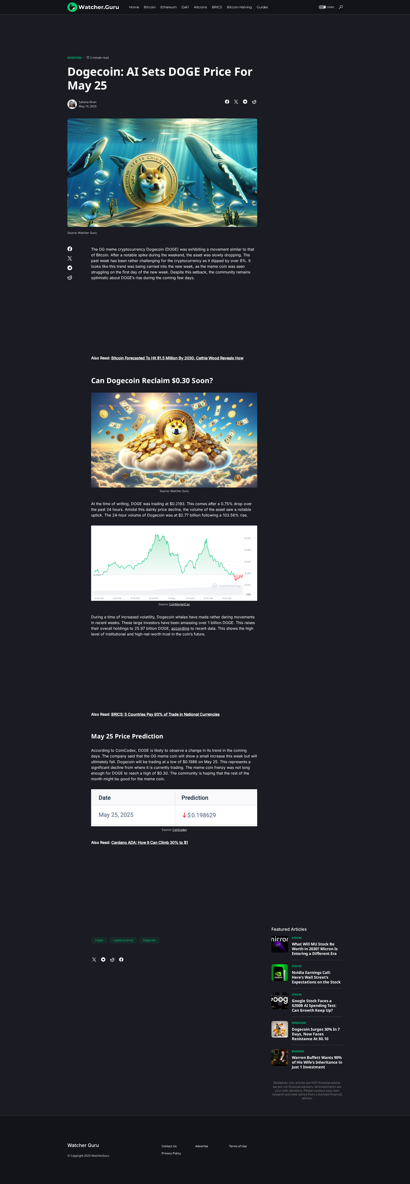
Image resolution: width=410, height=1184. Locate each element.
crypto (99, 940)
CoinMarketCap (179, 604)
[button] (326, 7)
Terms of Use (238, 1146)
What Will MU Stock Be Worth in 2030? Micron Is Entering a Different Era (315, 949)
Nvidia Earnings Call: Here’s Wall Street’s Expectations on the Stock (316, 977)
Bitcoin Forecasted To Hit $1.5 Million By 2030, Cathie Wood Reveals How (177, 358)
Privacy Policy (171, 1153)
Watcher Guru (83, 1145)
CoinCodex (179, 830)
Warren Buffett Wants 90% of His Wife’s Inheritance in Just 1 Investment (317, 1062)
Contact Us (169, 1146)
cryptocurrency (123, 940)
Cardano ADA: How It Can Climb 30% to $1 (149, 842)
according (180, 628)
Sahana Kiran (87, 102)
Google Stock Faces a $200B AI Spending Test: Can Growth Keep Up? (314, 1005)
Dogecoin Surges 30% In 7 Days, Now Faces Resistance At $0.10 (316, 1034)
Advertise (201, 1146)
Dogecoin (74, 57)
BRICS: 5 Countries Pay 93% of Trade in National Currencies (165, 714)
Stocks (297, 938)
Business (298, 1051)
